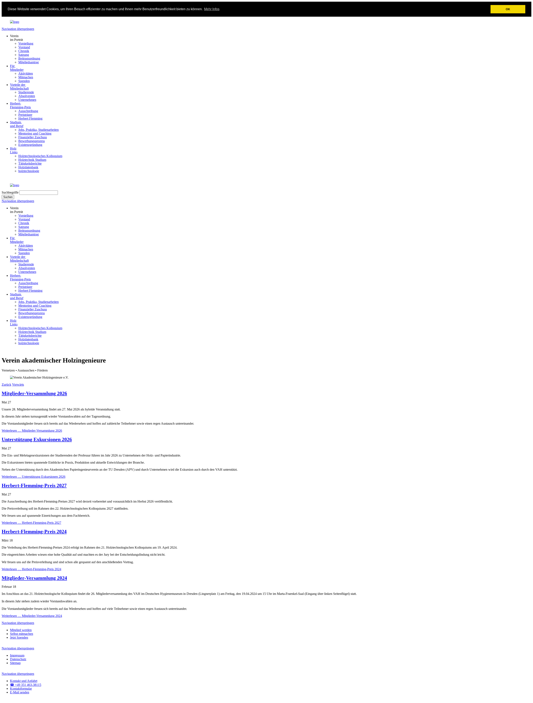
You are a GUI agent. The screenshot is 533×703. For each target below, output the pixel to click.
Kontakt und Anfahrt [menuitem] (23, 681)
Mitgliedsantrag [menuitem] (28, 62)
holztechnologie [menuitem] (28, 171)
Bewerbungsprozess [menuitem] (31, 141)
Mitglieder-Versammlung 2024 (34, 578)
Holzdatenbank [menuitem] (28, 167)
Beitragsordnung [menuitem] (29, 58)
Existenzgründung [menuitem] (30, 144)
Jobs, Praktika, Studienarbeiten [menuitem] (38, 129)
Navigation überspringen (18, 29)
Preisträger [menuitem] (25, 114)
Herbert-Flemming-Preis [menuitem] (20, 105)
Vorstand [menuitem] (24, 47)
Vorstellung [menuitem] (25, 43)
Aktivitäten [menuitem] (25, 73)
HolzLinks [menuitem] (13, 150)
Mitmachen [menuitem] (25, 77)
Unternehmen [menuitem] (27, 99)
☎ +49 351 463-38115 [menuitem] (25, 685)
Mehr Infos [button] (211, 9)
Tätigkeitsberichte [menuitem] (30, 163)
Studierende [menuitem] (26, 92)
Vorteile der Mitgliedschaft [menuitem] (19, 86)
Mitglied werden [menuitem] (21, 630)
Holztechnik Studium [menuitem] (32, 159)
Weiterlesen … (32, 430)
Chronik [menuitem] (23, 51)
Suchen (7, 197)
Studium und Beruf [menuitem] (16, 124)
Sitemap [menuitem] (15, 663)
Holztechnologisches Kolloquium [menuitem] (40, 156)
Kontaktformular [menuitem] (21, 688)
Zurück (6, 384)
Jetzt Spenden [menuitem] (19, 637)
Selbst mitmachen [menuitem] (21, 633)
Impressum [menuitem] (17, 655)
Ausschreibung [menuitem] (28, 111)
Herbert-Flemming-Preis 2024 (34, 531)
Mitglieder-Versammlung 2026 (34, 393)
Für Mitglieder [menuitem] (17, 67)
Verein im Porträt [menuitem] (16, 37)
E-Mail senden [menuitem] (19, 692)
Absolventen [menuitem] (26, 96)
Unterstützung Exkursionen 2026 (37, 439)
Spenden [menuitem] (24, 81)
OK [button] (508, 9)
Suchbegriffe (10, 192)
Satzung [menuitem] (23, 54)
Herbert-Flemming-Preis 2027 (34, 485)
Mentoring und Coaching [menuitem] (34, 133)
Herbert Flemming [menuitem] (30, 118)
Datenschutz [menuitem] (18, 659)
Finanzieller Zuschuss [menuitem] (32, 137)
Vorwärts (18, 384)
